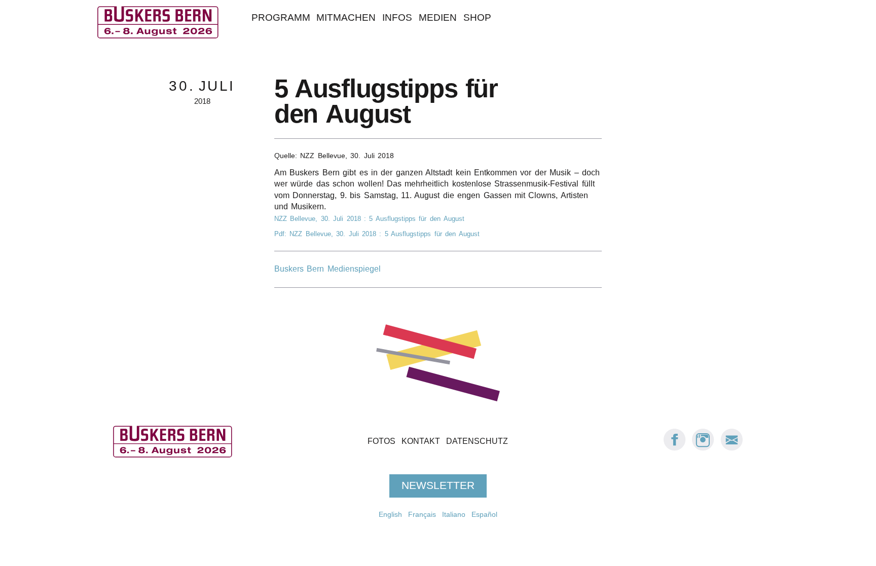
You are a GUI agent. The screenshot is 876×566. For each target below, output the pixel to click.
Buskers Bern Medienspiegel (327, 269)
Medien (438, 17)
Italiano (453, 514)
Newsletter (438, 486)
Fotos (381, 441)
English (390, 514)
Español (484, 514)
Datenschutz (477, 441)
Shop (477, 17)
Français (422, 514)
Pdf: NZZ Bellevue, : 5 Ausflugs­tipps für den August (377, 234)
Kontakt (421, 441)
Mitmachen (346, 17)
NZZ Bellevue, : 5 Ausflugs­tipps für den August (369, 218)
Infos (397, 17)
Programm (280, 17)
